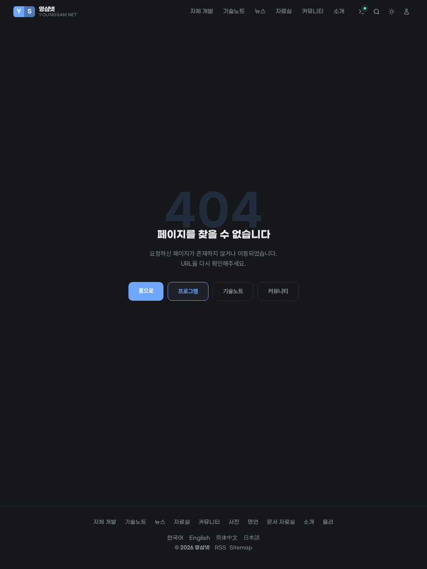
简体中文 (227, 538)
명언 (253, 522)
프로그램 (188, 291)
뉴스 (260, 11)
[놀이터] (361, 12)
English (199, 538)
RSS (220, 548)
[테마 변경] (391, 12)
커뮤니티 (313, 11)
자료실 (284, 11)
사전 (234, 522)
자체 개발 (201, 11)
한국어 (175, 538)
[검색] (376, 12)
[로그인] (406, 12)
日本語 (252, 538)
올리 (328, 522)
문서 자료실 (281, 522)
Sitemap (240, 548)
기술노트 (234, 11)
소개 (339, 11)
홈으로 (145, 290)
